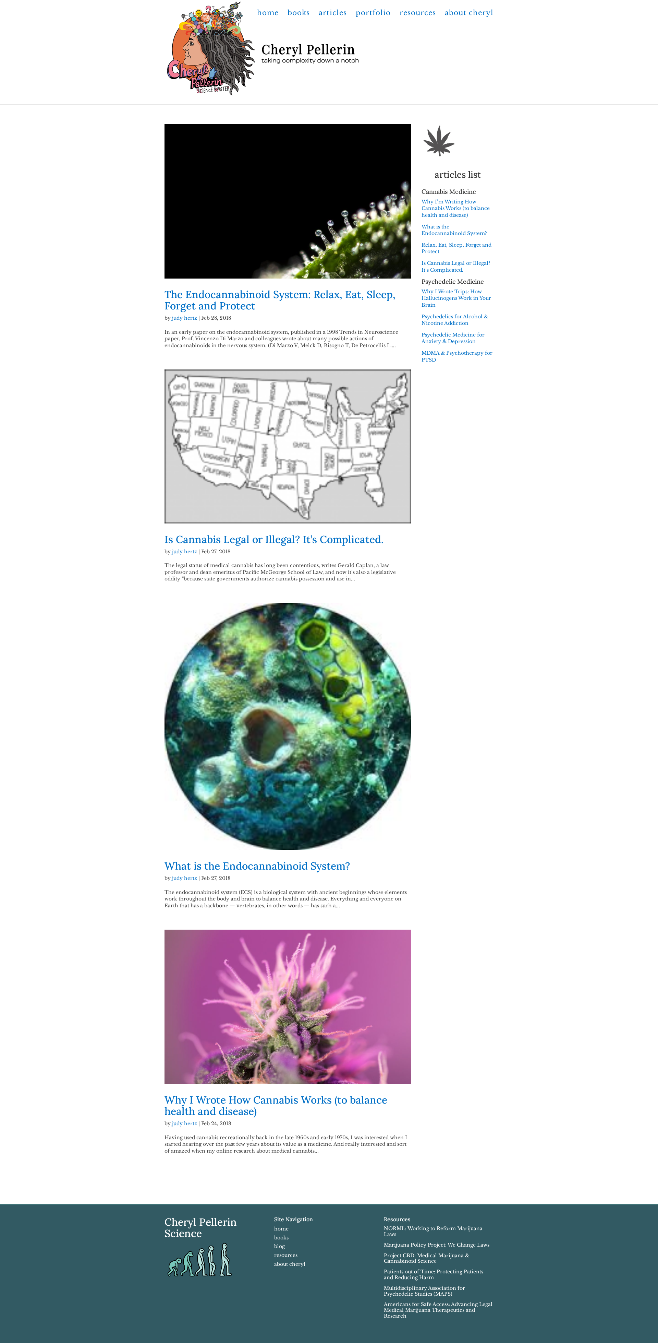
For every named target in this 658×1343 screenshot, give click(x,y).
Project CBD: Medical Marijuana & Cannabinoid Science (426, 1258)
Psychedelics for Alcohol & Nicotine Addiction (455, 320)
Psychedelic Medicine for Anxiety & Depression (453, 338)
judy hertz (184, 318)
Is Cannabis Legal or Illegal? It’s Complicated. (273, 539)
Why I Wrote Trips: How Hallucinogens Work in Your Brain (456, 298)
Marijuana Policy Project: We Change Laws (436, 1245)
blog (279, 1246)
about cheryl (469, 13)
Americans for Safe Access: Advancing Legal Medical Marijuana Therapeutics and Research (438, 1310)
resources (418, 13)
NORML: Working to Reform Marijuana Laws (433, 1231)
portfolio (373, 13)
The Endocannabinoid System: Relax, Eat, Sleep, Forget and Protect (279, 300)
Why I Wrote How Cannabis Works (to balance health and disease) (275, 1105)
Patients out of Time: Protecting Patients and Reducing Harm (433, 1275)
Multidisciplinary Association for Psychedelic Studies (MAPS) (424, 1291)
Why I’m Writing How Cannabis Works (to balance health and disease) (456, 208)
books (299, 13)
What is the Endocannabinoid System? (257, 865)
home (268, 13)
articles (333, 13)
